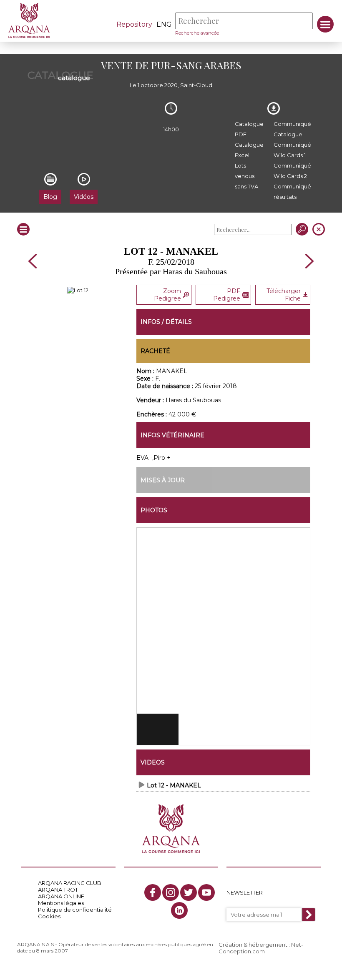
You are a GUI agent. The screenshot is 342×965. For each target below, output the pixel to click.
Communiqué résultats (292, 191)
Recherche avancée (197, 33)
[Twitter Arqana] (188, 892)
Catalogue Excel (249, 149)
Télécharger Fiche (284, 294)
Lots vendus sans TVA (246, 176)
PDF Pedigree (226, 294)
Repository (134, 24)
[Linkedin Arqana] (179, 910)
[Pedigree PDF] (77, 290)
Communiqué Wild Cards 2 (292, 170)
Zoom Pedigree (167, 294)
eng (164, 24)
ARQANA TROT (58, 889)
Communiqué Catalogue (292, 129)
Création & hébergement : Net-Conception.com (261, 948)
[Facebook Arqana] (152, 892)
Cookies (49, 916)
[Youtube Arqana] (206, 892)
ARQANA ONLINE (61, 896)
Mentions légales (61, 903)
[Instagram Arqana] (170, 892)
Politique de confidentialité (75, 909)
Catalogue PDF (249, 129)
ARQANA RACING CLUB (69, 883)
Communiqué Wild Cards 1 (292, 149)
